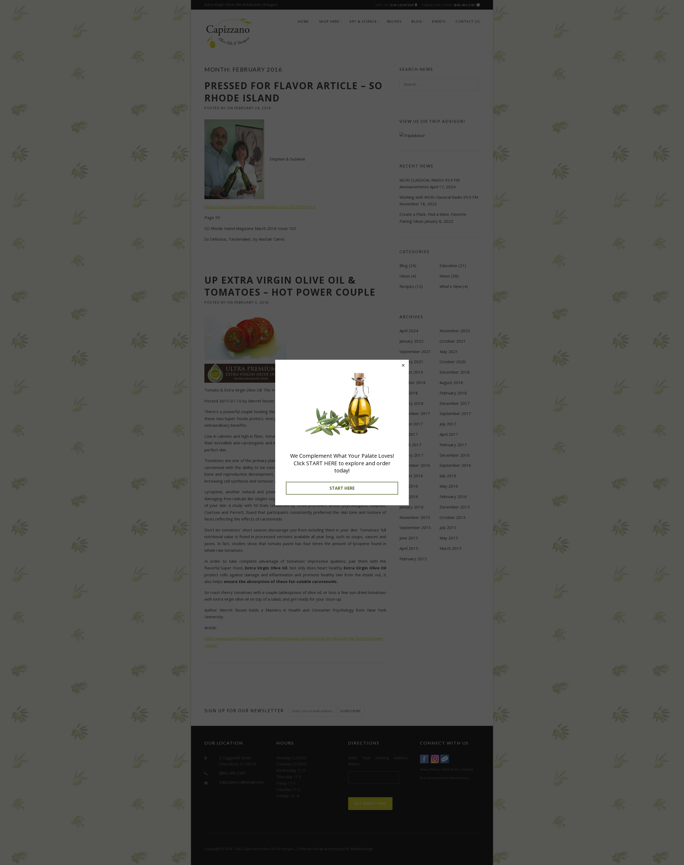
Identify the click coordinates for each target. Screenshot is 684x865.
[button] (403, 365)
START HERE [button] (342, 488)
